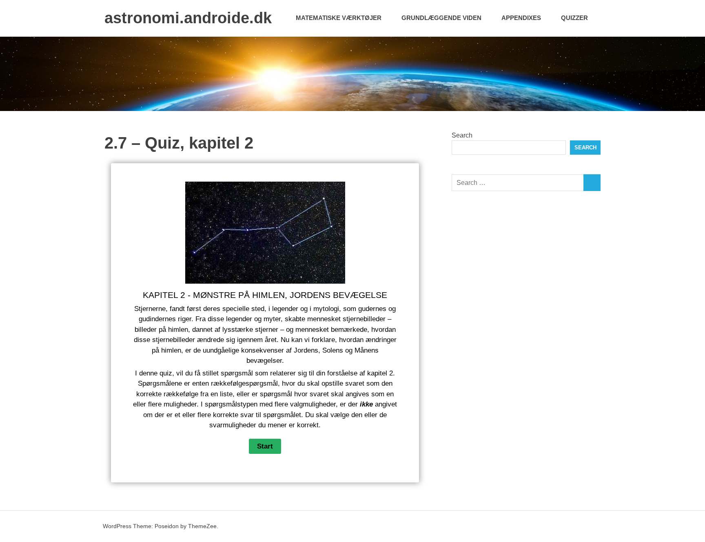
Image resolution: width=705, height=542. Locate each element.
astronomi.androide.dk (188, 18)
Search (462, 135)
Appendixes (521, 17)
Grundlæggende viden (441, 17)
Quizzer (574, 17)
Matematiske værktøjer (338, 17)
